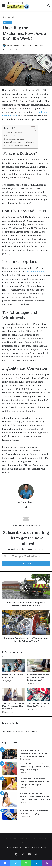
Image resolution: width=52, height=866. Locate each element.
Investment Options (15, 139)
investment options (34, 271)
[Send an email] (18, 45)
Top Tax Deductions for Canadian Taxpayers (38, 704)
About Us (17, 847)
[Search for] (48, 6)
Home (7, 17)
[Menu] (3, 6)
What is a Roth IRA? (14, 132)
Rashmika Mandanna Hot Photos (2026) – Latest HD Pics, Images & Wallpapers (35, 767)
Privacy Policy (29, 847)
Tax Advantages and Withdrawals (20, 142)
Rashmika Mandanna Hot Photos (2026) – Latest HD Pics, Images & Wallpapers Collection (35, 796)
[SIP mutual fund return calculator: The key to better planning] (38, 665)
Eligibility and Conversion (17, 145)
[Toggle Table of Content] (32, 128)
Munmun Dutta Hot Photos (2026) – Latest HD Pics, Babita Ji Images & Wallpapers (34, 781)
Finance (15, 17)
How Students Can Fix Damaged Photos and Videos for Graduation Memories (33, 753)
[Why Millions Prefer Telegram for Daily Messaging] (9, 814)
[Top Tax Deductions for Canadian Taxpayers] (38, 694)
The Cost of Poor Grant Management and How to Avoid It (13, 706)
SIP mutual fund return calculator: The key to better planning (38, 677)
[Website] (26, 507)
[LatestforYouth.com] (18, 5)
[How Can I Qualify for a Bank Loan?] (13, 665)
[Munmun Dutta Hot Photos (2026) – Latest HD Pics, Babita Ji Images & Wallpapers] (9, 783)
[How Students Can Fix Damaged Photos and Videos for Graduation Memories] (9, 754)
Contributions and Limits (17, 136)
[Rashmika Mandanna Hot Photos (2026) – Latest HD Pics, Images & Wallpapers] (9, 768)
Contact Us (41, 847)
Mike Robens (12, 45)
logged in (17, 731)
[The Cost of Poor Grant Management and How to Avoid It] (13, 694)
